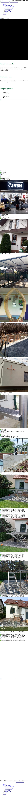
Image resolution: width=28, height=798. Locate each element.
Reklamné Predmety (9, 6)
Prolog (4, 4)
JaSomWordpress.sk (20, 782)
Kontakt (4, 14)
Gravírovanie (8, 11)
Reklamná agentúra (7, 5)
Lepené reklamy (8, 9)
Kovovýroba (5, 12)
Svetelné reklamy (9, 7)
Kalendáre (7, 10)
